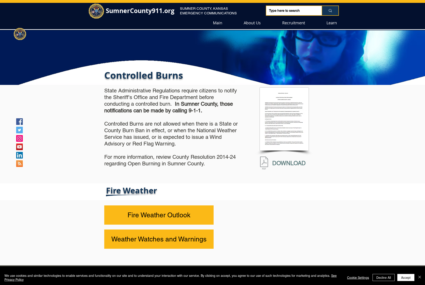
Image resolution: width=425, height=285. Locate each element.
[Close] (419, 277)
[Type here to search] (330, 10)
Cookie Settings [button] (358, 277)
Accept (406, 277)
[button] (252, 23)
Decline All (383, 277)
